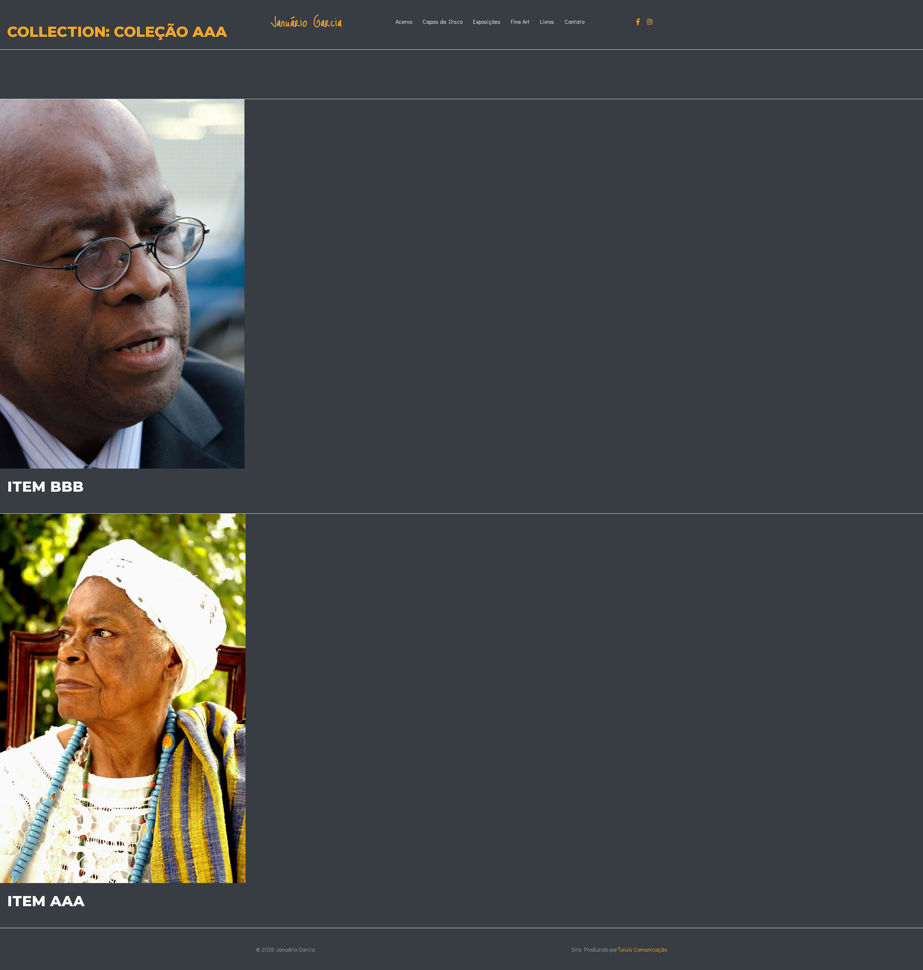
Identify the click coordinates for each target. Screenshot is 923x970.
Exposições (486, 21)
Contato (574, 21)
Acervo (404, 21)
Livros (547, 21)
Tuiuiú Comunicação (642, 949)
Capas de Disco (443, 21)
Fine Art (520, 21)
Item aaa (45, 901)
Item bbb (45, 486)
